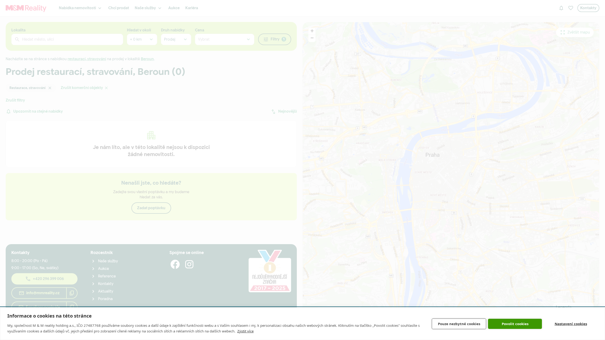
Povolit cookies (515, 323)
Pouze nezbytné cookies (459, 323)
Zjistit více (245, 331)
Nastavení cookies (571, 323)
